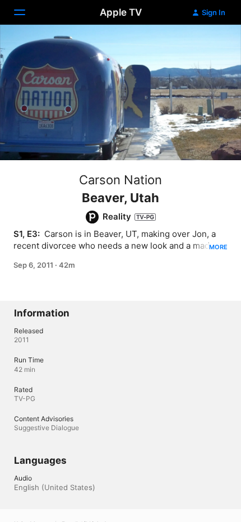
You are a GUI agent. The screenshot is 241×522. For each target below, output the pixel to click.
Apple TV (121, 12)
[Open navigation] (26, 12)
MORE (218, 247)
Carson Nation (120, 180)
